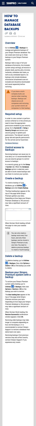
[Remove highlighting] (15, 33)
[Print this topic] (11, 33)
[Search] (32, 3)
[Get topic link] (6, 33)
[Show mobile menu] (3, 3)
